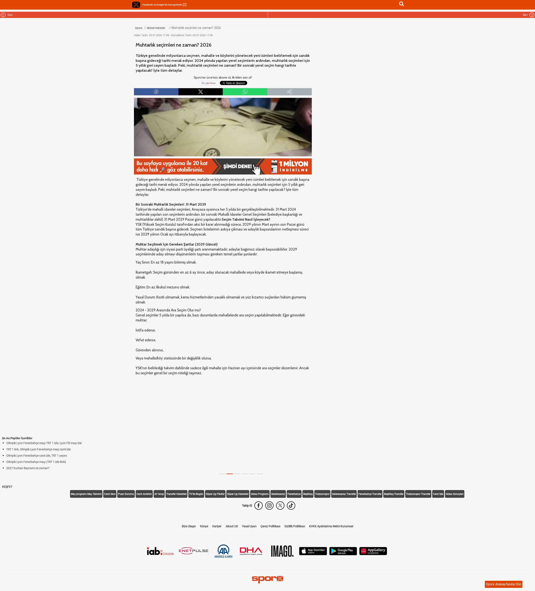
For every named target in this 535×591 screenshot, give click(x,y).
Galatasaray (278, 494)
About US (232, 526)
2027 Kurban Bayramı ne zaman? (28, 468)
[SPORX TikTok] (291, 505)
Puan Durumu (126, 494)
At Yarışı (159, 494)
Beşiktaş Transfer (394, 494)
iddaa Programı (260, 494)
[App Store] (313, 551)
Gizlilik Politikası (294, 526)
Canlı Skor (110, 494)
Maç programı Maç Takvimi (86, 494)
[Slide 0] (222, 473)
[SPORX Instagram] (269, 505)
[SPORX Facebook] (258, 505)
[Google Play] (343, 551)
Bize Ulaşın (189, 526)
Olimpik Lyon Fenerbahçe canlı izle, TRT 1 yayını (36, 455)
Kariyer (217, 526)
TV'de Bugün (196, 494)
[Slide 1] (230, 473)
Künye (204, 526)
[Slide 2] (237, 473)
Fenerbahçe (294, 494)
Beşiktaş (308, 494)
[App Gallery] (373, 551)
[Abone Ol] (208, 83)
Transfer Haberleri (176, 494)
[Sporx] (136, 5)
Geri (9, 15)
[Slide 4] (252, 473)
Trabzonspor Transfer (418, 494)
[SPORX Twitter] (280, 505)
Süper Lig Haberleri (237, 494)
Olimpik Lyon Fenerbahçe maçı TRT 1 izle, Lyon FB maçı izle (44, 443)
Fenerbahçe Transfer (370, 494)
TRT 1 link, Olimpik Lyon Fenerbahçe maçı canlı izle (38, 449)
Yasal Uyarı (249, 526)
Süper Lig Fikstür (215, 494)
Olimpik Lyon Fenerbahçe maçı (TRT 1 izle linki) (36, 462)
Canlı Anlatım (144, 494)
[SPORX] (267, 580)
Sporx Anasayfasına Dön (503, 584)
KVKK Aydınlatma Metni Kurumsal (331, 526)
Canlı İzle (438, 494)
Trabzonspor (322, 494)
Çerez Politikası (270, 526)
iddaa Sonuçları (455, 494)
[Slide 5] (260, 473)
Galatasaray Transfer (344, 494)
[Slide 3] (245, 473)
